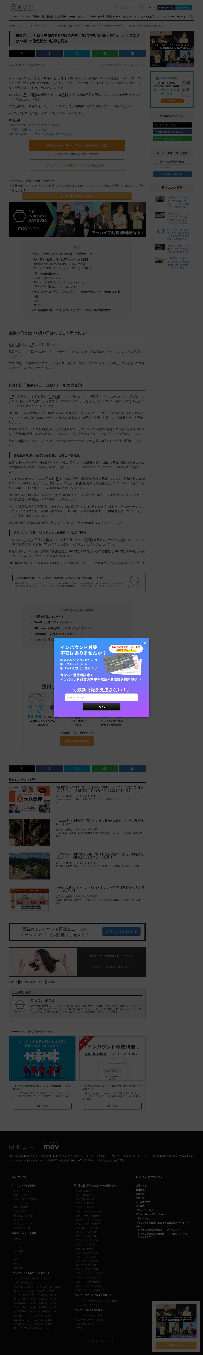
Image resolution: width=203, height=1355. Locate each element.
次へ (101, 706)
